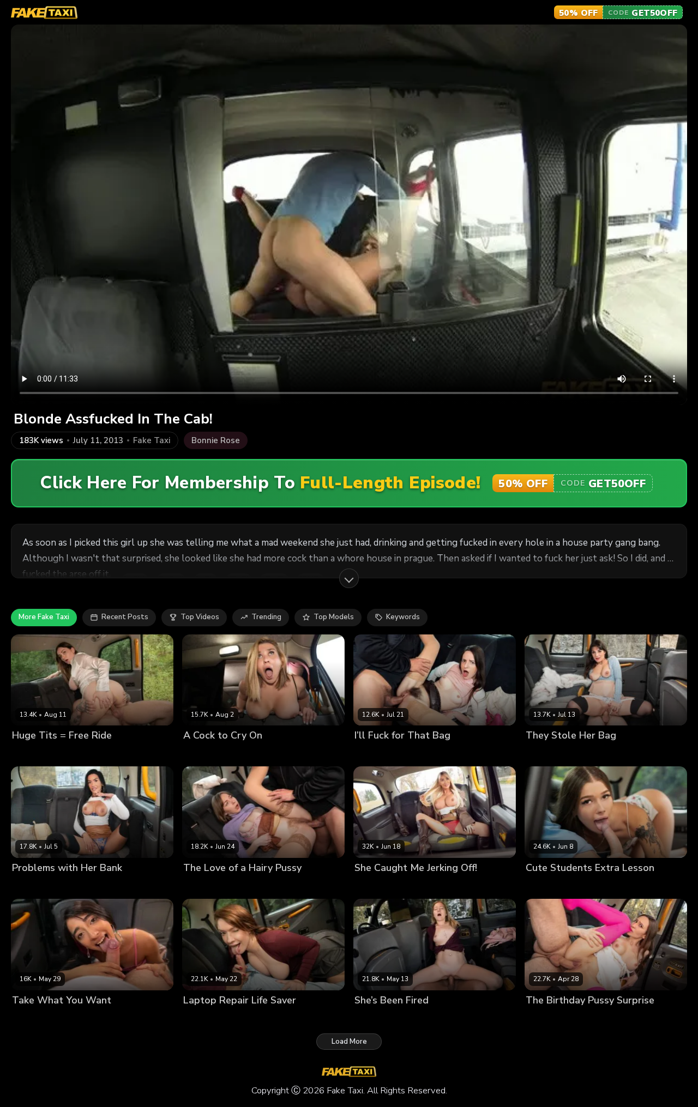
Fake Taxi (151, 441)
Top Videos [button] (199, 617)
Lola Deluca (546, 754)
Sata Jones (202, 1018)
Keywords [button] (403, 617)
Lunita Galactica (40, 1018)
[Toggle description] (349, 578)
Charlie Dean (417, 1018)
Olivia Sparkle (550, 886)
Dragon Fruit (376, 754)
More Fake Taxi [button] (44, 617)
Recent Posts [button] (124, 617)
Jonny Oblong (243, 754)
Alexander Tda (597, 754)
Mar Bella (199, 754)
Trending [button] (266, 617)
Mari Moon (544, 1018)
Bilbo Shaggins (89, 754)
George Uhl (421, 754)
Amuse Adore (35, 754)
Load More (349, 1041)
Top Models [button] (334, 617)
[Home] (44, 12)
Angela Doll (32, 886)
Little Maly (414, 886)
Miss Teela (373, 886)
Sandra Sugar (207, 886)
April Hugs (372, 1018)
